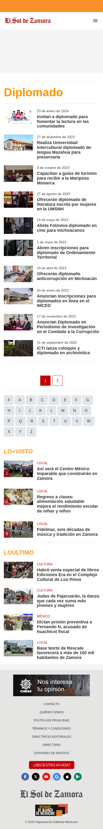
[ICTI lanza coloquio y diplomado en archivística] (18, 348)
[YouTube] (46, 776)
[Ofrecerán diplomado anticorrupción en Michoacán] (18, 274)
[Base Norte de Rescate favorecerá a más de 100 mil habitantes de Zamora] (18, 650)
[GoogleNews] (57, 776)
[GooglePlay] (78, 776)
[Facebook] (25, 776)
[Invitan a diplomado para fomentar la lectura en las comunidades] (18, 119)
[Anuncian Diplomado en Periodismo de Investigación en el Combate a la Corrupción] (18, 324)
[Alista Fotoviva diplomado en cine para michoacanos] (18, 225)
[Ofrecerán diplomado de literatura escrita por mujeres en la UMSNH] (18, 201)
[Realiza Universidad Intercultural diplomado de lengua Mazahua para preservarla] (18, 146)
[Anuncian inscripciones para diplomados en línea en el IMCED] (18, 298)
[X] (36, 776)
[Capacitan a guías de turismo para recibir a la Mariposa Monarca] (18, 175)
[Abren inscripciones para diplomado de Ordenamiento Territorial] (18, 250)
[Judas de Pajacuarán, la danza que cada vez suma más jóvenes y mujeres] (18, 598)
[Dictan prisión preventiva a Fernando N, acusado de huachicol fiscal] (18, 624)
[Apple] (67, 776)
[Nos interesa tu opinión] (51, 685)
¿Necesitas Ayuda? (51, 765)
